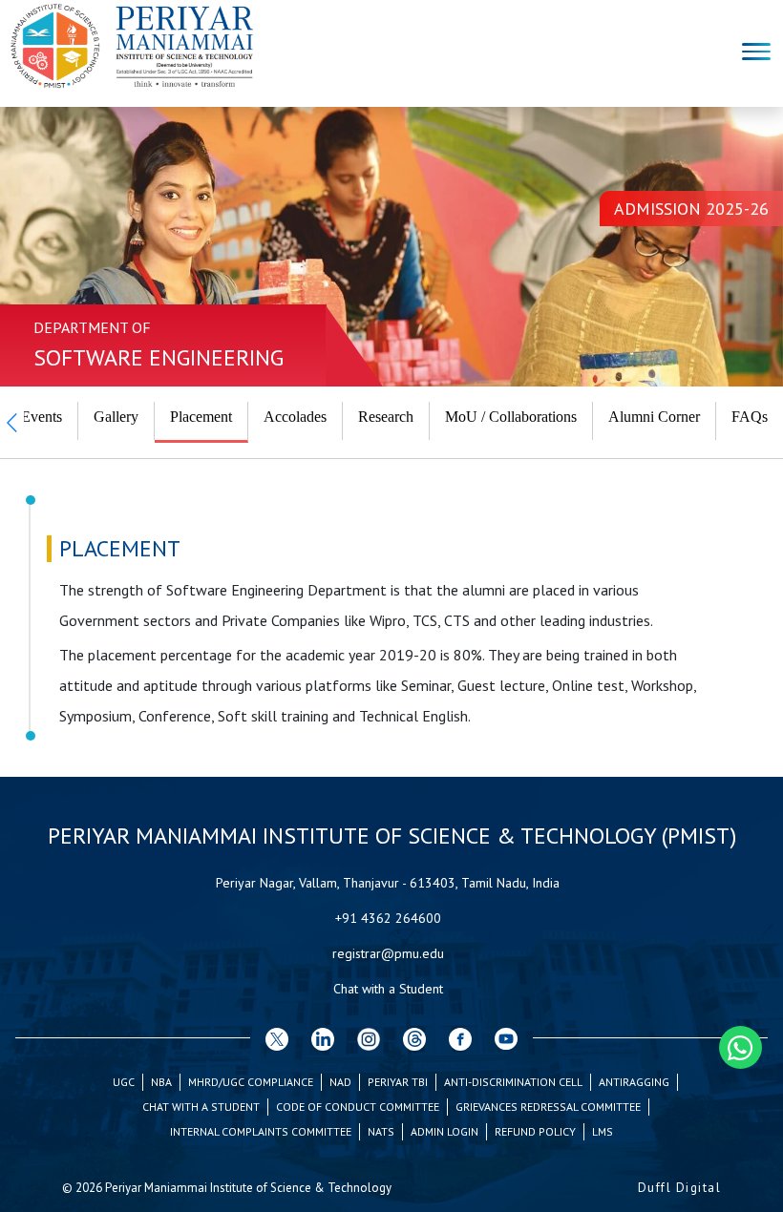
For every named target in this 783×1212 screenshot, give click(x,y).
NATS (381, 1131)
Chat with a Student (388, 988)
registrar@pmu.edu (388, 953)
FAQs (749, 416)
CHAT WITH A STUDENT (201, 1106)
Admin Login (444, 1131)
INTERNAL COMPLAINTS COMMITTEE (260, 1131)
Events (41, 416)
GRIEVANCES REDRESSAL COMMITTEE (548, 1106)
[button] (12, 422)
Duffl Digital (680, 1188)
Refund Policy (535, 1131)
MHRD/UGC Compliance (250, 1082)
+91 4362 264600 (388, 918)
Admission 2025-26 (691, 208)
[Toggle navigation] (756, 54)
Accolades (295, 416)
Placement (201, 416)
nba (161, 1082)
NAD (340, 1082)
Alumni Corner (654, 416)
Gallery (116, 416)
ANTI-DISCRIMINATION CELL (513, 1082)
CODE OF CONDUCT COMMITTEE (357, 1106)
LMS (602, 1131)
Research (385, 416)
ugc (124, 1082)
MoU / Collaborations (511, 416)
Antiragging (634, 1082)
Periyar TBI (398, 1082)
